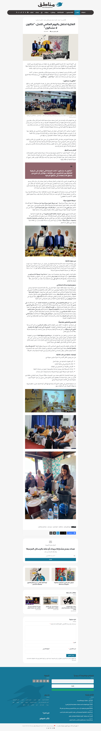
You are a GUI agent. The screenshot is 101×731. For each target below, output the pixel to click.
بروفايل (53, 12)
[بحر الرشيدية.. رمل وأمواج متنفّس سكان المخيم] (50, 600)
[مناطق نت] (50, 5)
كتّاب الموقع (44, 718)
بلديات (37, 12)
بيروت (47, 705)
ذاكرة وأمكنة (60, 12)
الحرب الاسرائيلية (16, 700)
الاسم (74, 642)
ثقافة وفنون (70, 12)
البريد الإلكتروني (72, 649)
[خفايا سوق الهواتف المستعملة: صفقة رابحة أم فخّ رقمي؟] (68, 600)
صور (37, 705)
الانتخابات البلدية (45, 700)
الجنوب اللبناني (28, 700)
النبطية (26, 702)
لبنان (28, 705)
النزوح (22, 702)
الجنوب (34, 700)
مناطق (24, 705)
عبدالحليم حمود (54, 31)
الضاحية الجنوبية (33, 702)
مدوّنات (46, 12)
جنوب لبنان (50, 527)
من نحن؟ (46, 713)
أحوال (77, 12)
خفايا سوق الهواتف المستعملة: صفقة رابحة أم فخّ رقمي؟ (69, 608)
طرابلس (32, 705)
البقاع (39, 700)
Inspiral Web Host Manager (27, 726)
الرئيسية (63, 20)
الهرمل (17, 702)
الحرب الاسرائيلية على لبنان (44, 702)
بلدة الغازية (61, 527)
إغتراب (31, 12)
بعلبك (13, 702)
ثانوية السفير (55, 527)
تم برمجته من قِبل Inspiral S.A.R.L (47, 726)
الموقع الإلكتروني (46, 649)
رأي (41, 12)
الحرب (22, 700)
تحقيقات (83, 12)
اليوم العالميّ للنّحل (67, 527)
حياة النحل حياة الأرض (42, 527)
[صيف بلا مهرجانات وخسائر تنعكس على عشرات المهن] (33, 600)
